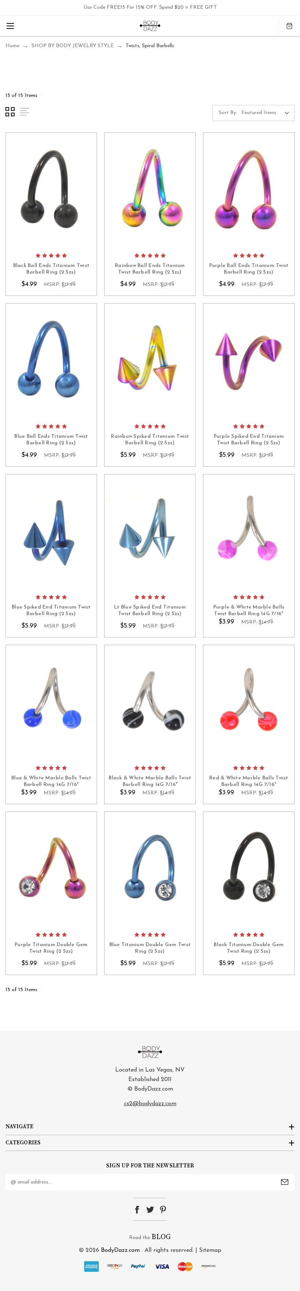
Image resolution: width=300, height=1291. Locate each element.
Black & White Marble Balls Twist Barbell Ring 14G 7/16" (150, 781)
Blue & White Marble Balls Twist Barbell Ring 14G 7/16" (51, 781)
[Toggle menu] (10, 26)
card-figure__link (51, 190)
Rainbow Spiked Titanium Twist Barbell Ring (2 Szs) (150, 440)
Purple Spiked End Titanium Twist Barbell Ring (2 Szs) (249, 440)
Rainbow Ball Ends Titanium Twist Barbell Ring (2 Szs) (150, 269)
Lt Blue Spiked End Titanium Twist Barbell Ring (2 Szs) (150, 611)
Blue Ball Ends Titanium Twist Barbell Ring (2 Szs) (51, 440)
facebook (137, 1209)
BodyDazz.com (120, 1250)
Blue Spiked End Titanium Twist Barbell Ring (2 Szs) (51, 611)
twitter (150, 1209)
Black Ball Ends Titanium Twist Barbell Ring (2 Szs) (51, 269)
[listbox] (267, 113)
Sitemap (210, 1250)
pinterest (163, 1209)
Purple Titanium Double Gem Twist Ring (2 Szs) (51, 948)
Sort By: (228, 113)
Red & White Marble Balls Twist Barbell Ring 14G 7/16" (248, 781)
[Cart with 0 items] (289, 26)
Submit (284, 1182)
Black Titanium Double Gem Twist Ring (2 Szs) (249, 948)
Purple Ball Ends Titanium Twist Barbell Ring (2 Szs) (249, 269)
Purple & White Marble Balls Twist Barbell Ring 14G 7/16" (249, 611)
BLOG (161, 1237)
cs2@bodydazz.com (150, 1104)
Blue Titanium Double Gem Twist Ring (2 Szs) (150, 948)
